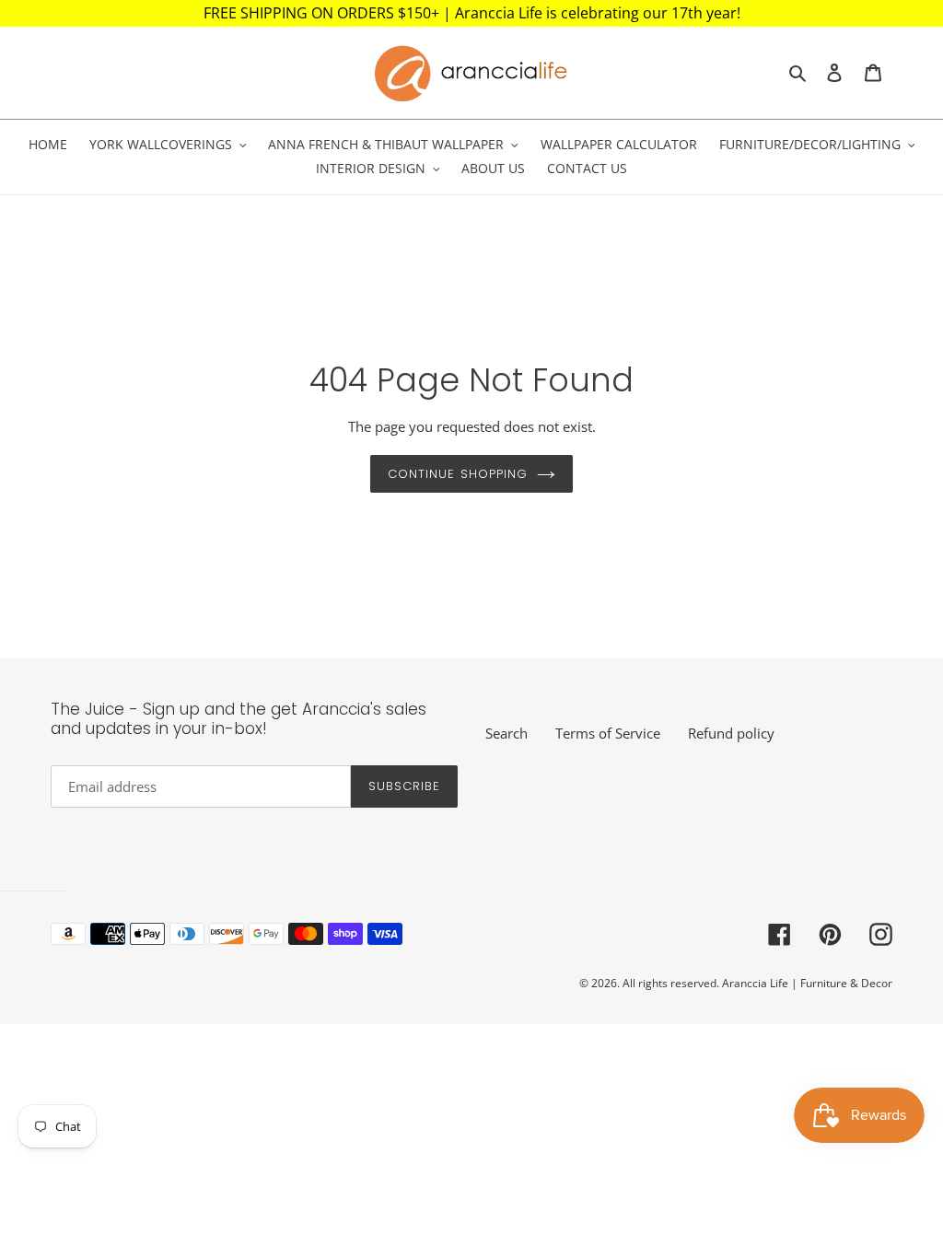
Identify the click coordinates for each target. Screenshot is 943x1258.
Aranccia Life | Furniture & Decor (807, 983)
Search (506, 733)
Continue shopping (458, 474)
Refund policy (731, 733)
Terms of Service (607, 733)
